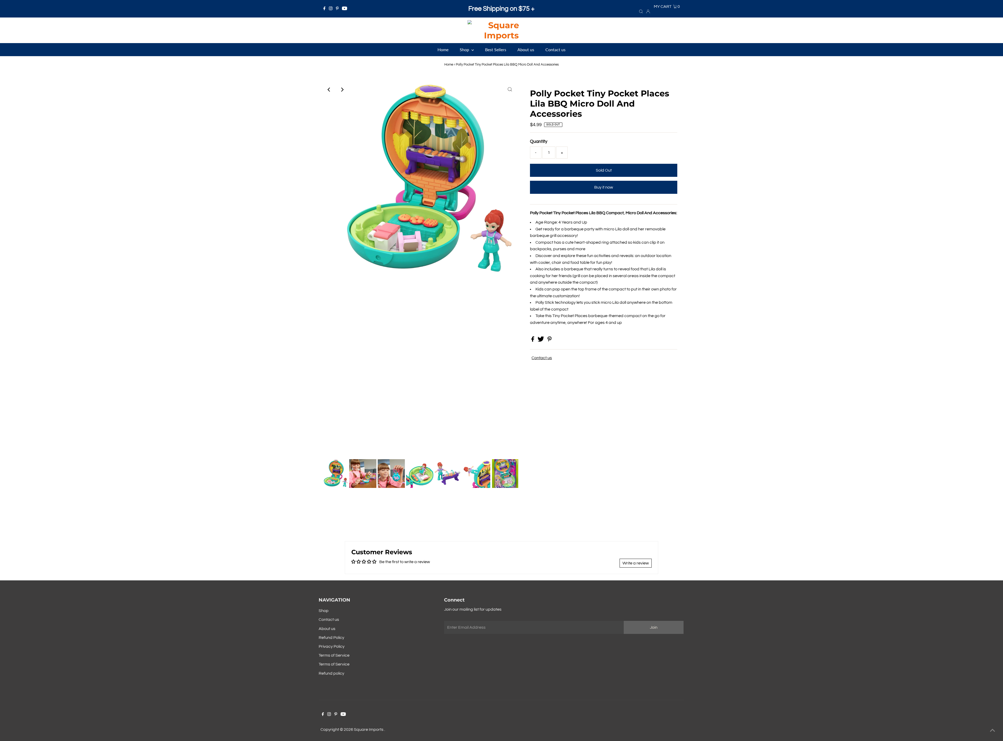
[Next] (342, 89)
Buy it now (603, 187)
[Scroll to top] (992, 730)
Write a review (635, 563)
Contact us (542, 358)
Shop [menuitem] (465, 49)
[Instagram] (331, 9)
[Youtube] (344, 9)
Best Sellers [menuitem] (495, 49)
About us (327, 629)
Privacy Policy (332, 646)
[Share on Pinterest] (549, 340)
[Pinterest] (337, 9)
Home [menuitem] (443, 49)
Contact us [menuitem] (555, 49)
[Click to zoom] (510, 89)
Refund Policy (331, 637)
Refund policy (331, 673)
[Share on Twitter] (541, 340)
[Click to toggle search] (641, 11)
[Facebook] (324, 9)
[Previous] (329, 89)
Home (448, 64)
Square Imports (369, 729)
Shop (324, 611)
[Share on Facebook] (533, 340)
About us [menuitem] (525, 49)
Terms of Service (334, 655)
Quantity (538, 141)
